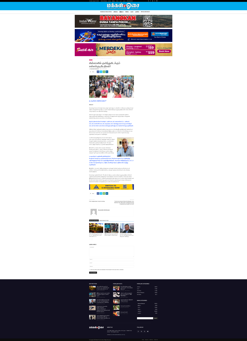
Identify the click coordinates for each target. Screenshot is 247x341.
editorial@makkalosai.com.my (118, 334)
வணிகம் (124, 0)
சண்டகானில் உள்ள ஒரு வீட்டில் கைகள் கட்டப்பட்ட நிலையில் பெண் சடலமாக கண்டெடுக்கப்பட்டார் (95, 235)
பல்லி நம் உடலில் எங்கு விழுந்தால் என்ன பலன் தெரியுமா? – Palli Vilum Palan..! (126, 294)
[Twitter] (155, 1)
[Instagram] (153, 1)
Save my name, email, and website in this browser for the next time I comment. (107, 269)
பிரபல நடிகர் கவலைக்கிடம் (125, 305)
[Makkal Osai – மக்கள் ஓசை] (123, 6)
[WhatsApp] (104, 71)
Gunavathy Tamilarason (94, 68)
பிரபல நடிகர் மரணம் (124, 312)
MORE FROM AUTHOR (104, 220)
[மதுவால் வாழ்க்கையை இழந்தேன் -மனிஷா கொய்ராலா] (116, 301)
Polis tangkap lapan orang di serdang (97, 201)
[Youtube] (157, 1)
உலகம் (121, 0)
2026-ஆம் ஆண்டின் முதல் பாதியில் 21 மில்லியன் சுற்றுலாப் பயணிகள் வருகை (103, 294)
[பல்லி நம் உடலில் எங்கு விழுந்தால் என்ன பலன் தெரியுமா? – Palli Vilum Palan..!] (116, 294)
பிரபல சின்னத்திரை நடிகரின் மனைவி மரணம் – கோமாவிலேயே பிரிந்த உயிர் (127, 288)
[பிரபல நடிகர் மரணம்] (116, 313)
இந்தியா (113, 0)
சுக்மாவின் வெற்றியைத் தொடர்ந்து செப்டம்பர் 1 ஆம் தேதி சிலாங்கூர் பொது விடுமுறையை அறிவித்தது (126, 235)
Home (90, 58)
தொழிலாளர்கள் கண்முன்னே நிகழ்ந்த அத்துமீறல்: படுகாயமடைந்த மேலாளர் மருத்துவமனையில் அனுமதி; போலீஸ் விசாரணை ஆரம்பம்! (103, 309)
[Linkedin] (107, 71)
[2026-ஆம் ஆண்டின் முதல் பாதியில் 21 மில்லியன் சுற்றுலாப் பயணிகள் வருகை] (112, 228)
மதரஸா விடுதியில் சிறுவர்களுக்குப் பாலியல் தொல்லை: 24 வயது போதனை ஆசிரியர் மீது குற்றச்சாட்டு (103, 317)
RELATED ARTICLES (94, 220)
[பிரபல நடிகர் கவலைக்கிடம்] (116, 307)
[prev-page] (90, 239)
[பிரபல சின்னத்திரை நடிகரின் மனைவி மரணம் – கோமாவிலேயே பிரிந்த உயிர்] (116, 288)
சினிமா (117, 0)
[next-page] (92, 239)
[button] (149, 0)
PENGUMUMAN (130, 0)
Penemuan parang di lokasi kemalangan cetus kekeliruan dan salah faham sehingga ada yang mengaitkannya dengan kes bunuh (124, 203)
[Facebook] (150, 1)
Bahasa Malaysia (104, 0)
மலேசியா (109, 0)
